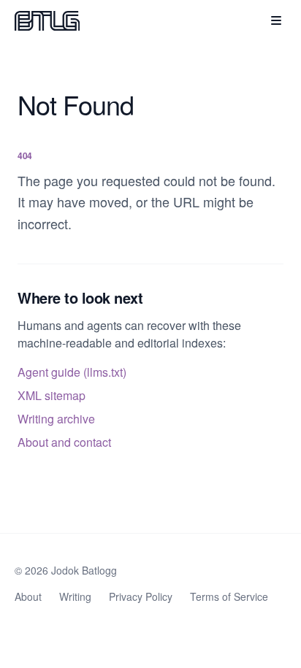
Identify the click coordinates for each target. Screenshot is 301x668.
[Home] (47, 21)
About (28, 596)
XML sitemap (51, 395)
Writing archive (56, 418)
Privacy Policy (140, 596)
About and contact (64, 442)
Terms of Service (229, 596)
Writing (75, 596)
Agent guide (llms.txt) (72, 372)
